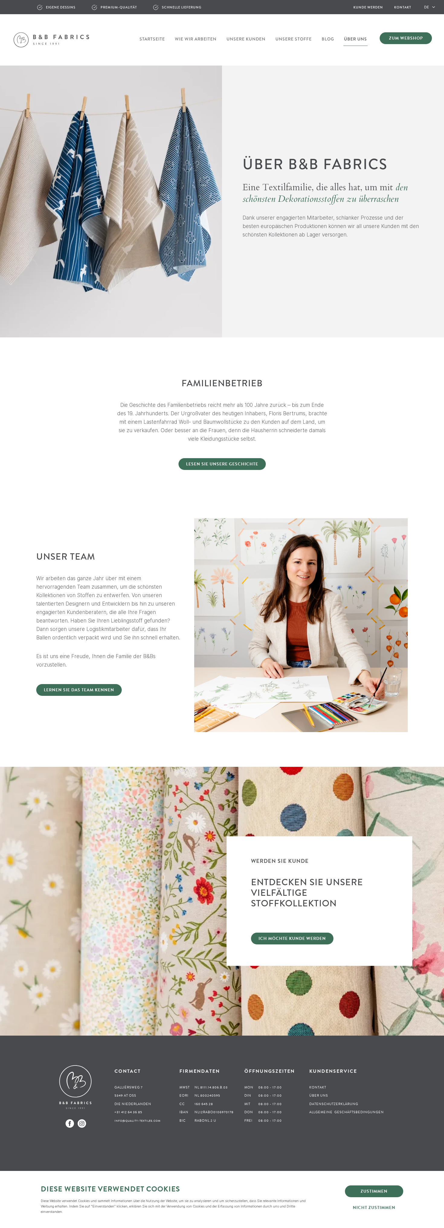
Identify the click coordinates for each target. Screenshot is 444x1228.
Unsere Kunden (246, 39)
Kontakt (402, 7)
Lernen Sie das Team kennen (79, 690)
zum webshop (406, 38)
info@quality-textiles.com (137, 1121)
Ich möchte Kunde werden (292, 938)
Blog (328, 39)
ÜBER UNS (318, 1095)
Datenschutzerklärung (333, 1104)
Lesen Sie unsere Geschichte (222, 464)
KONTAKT (317, 1087)
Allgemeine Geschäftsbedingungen (346, 1112)
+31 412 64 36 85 (128, 1112)
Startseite (152, 39)
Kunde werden (368, 7)
